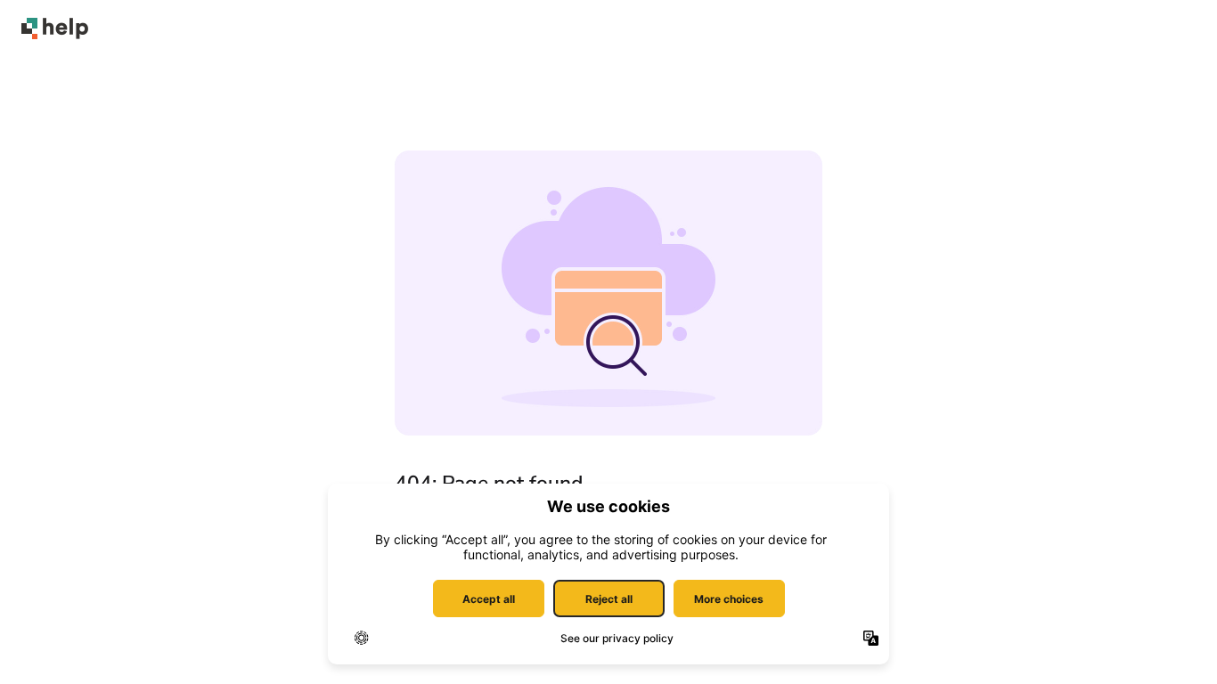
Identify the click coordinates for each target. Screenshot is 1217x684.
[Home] (54, 28)
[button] (1177, 639)
